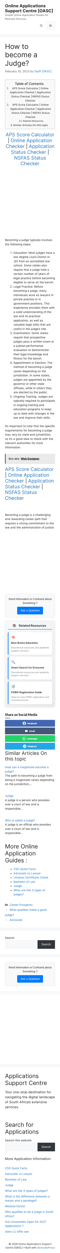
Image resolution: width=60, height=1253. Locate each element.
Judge (9, 796)
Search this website (18, 1140)
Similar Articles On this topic (30, 125)
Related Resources (33, 121)
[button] (41, 26)
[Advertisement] (30, 208)
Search (9, 938)
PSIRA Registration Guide (26, 692)
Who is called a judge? (20, 820)
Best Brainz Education (24, 642)
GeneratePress (46, 1247)
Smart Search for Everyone (27, 667)
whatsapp (32, 738)
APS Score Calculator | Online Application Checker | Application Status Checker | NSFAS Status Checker (30, 94)
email (32, 731)
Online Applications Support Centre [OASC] (29, 8)
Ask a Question (30, 610)
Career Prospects (21, 904)
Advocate (16, 920)
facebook (32, 723)
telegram (32, 746)
